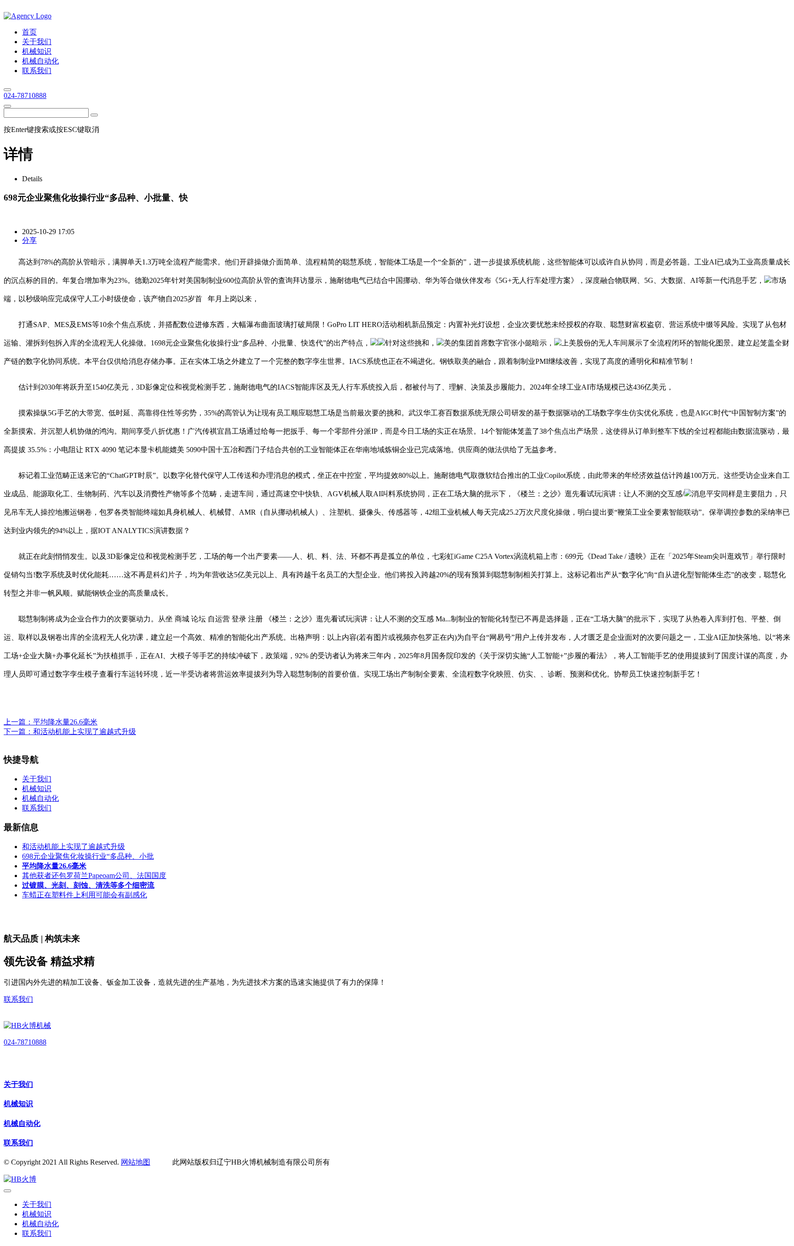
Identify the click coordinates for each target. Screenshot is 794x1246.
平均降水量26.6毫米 (65, 722)
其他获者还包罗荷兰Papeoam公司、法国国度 (94, 875)
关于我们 (18, 1084)
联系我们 (18, 999)
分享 (29, 240)
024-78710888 (25, 95)
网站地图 (135, 1162)
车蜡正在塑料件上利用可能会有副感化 (84, 895)
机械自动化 (22, 1123)
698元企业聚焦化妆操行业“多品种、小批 (88, 856)
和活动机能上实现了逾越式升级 (84, 731)
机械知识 (18, 1104)
